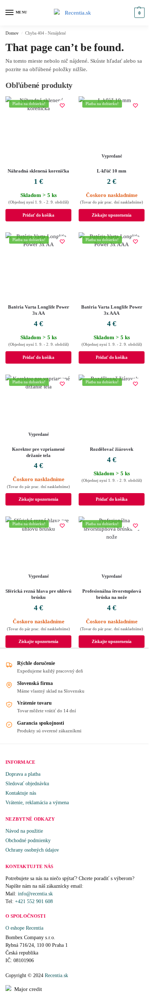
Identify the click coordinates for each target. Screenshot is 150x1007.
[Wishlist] (62, 105)
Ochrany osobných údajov (32, 850)
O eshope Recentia (24, 928)
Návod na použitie (24, 831)
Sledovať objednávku (27, 783)
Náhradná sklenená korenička (38, 171)
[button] (139, 13)
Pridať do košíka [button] (38, 215)
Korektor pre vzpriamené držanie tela (38, 452)
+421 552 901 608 (34, 901)
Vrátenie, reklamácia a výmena (37, 802)
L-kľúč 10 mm (111, 171)
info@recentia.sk (35, 893)
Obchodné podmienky (28, 840)
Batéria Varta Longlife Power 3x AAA (111, 310)
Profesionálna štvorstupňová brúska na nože (111, 594)
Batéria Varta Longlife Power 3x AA (38, 310)
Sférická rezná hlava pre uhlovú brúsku (38, 594)
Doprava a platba (22, 774)
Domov (12, 33)
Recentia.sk (56, 975)
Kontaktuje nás (20, 793)
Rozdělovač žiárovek (111, 449)
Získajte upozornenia (111, 215)
